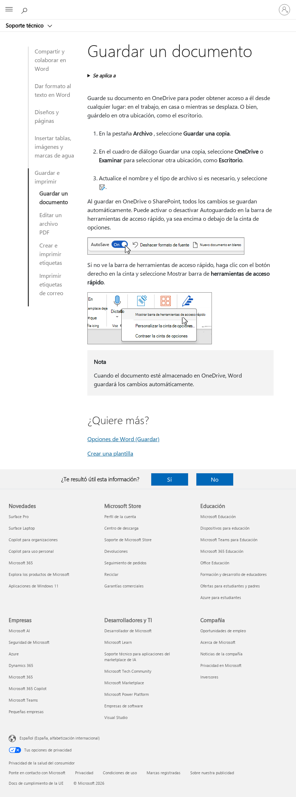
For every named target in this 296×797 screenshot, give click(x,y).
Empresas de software (123, 705)
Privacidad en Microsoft (220, 665)
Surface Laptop (22, 528)
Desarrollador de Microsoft (128, 630)
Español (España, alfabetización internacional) (59, 738)
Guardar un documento (53, 197)
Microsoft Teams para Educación (228, 539)
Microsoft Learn (118, 642)
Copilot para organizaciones (33, 539)
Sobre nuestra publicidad (212, 772)
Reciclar (111, 574)
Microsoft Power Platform (126, 694)
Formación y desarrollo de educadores (233, 574)
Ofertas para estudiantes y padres (230, 586)
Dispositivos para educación (224, 528)
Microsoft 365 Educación (221, 551)
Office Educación (214, 562)
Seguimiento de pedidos (125, 562)
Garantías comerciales (124, 586)
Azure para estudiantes (220, 597)
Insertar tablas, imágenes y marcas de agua (54, 146)
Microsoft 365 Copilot (28, 688)
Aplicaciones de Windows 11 (33, 586)
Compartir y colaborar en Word (50, 59)
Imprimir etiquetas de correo (51, 284)
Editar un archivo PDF (50, 223)
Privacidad (84, 772)
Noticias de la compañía (221, 653)
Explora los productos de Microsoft (39, 574)
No (214, 479)
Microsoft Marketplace (124, 682)
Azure (14, 653)
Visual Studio (115, 717)
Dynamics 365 (21, 665)
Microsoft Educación (218, 516)
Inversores (209, 677)
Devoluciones (116, 551)
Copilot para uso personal (31, 551)
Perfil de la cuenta (120, 516)
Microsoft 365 (21, 562)
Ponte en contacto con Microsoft (37, 772)
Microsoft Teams (23, 700)
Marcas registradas (163, 772)
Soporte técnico (25, 25)
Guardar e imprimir (47, 177)
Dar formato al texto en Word (53, 90)
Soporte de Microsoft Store (128, 539)
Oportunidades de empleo (223, 630)
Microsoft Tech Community (127, 671)
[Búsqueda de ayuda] (25, 9)
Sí (169, 479)
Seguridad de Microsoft (29, 642)
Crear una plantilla (110, 453)
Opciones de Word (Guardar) (123, 439)
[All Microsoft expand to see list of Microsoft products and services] (9, 9)
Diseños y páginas (47, 116)
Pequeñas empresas (26, 711)
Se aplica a (104, 75)
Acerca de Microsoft (217, 642)
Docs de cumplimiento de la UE (36, 783)
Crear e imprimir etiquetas (50, 253)
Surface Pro (19, 516)
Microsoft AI (19, 630)
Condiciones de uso (120, 772)
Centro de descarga (121, 528)
